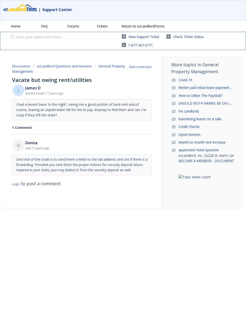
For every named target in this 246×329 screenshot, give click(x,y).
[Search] (12, 37)
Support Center (57, 9)
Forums (73, 26)
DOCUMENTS (225, 160)
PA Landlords (188, 111)
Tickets (102, 26)
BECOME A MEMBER (194, 160)
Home (15, 26)
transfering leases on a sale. (200, 119)
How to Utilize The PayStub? (200, 95)
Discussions (21, 66)
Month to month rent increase (202, 142)
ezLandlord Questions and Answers (64, 66)
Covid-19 (185, 80)
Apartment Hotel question (198, 150)
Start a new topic (140, 67)
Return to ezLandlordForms (143, 26)
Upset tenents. (189, 134)
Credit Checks (189, 126)
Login (15, 184)
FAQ (44, 26)
